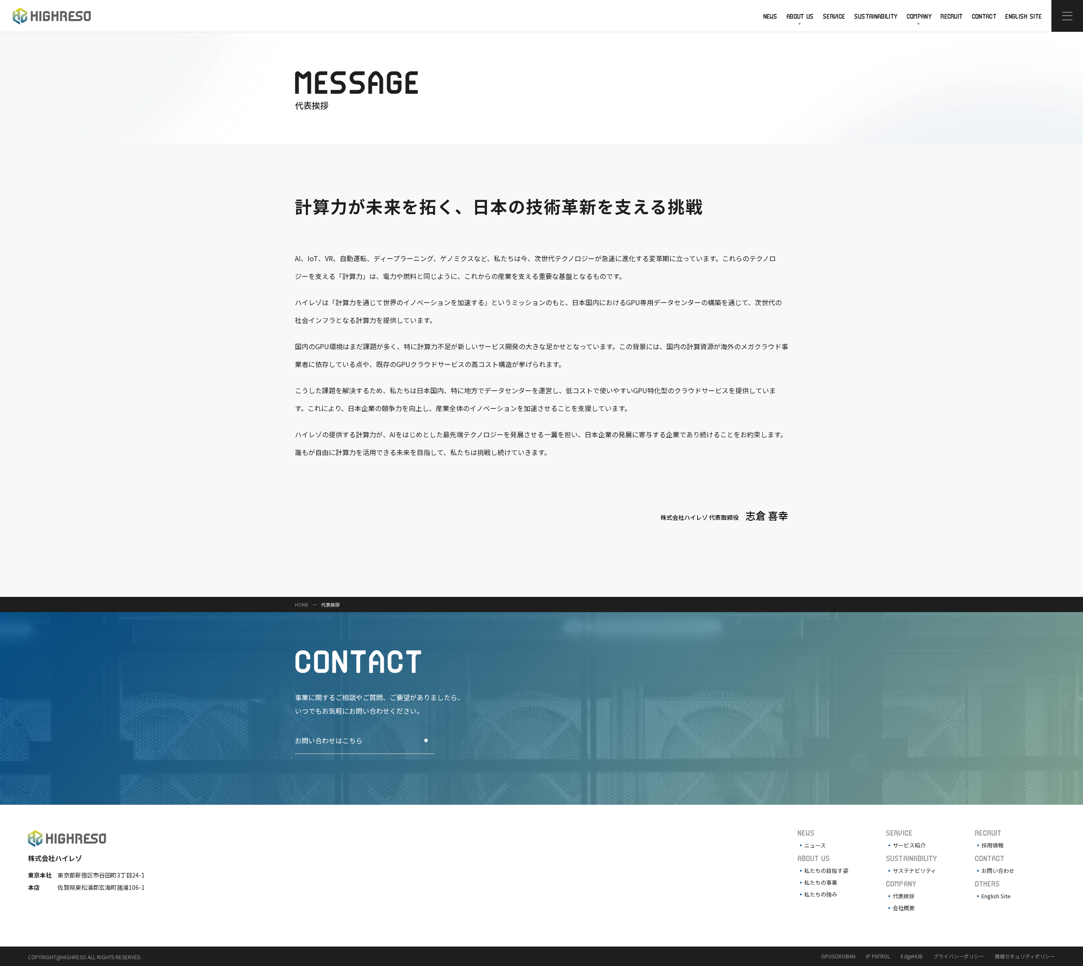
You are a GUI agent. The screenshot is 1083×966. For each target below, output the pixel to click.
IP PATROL (878, 956)
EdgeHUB (912, 956)
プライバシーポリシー (958, 956)
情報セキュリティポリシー (1025, 956)
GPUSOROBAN (838, 956)
